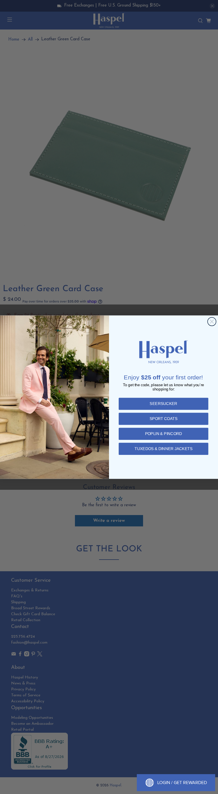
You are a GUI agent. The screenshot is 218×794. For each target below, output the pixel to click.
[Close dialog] (211, 321)
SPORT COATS (163, 419)
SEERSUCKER (163, 404)
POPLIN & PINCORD (163, 434)
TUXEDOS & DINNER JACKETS (163, 449)
